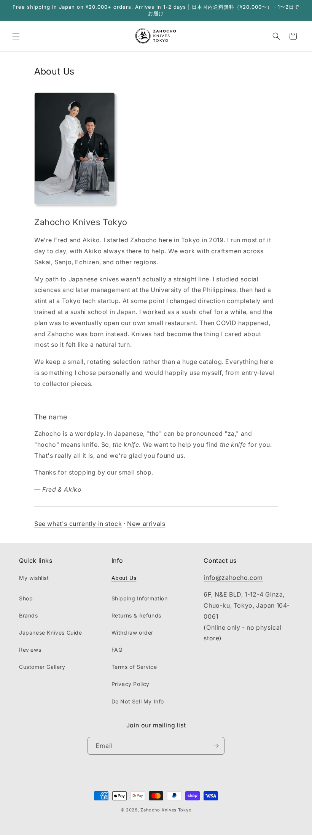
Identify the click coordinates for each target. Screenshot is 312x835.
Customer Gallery (42, 667)
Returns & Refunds (136, 615)
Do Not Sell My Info (137, 701)
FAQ (117, 649)
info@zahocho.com (233, 577)
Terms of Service (134, 667)
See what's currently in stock (78, 523)
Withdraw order (132, 632)
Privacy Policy (130, 684)
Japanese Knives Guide (50, 632)
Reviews (30, 649)
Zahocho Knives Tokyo (165, 810)
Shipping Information (139, 598)
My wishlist (34, 578)
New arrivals (146, 523)
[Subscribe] (215, 746)
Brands (28, 615)
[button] (16, 36)
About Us (124, 578)
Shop (26, 598)
